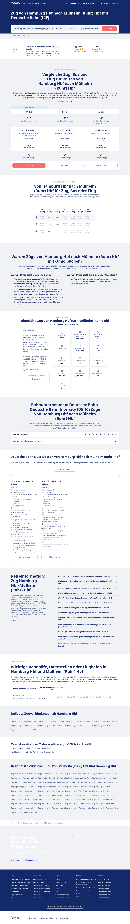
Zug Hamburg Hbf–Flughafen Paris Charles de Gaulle (57, 808)
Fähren (43, 3)
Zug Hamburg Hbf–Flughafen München (106, 808)
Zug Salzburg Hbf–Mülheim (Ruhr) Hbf (25, 782)
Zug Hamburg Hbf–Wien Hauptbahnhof (79, 721)
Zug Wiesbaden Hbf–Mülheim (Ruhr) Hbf (79, 787)
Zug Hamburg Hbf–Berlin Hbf (21, 726)
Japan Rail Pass (103, 879)
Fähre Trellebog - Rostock (85, 888)
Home (13, 823)
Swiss (57, 889)
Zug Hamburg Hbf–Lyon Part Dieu (50, 804)
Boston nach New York (19, 885)
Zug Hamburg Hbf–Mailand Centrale (78, 799)
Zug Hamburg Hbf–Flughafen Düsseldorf (80, 804)
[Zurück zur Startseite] (17, 3)
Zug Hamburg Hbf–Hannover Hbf (23, 808)
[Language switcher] (75, 3)
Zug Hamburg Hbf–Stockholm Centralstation (27, 721)
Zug (24, 3)
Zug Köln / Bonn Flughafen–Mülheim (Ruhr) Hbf (28, 778)
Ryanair (57, 879)
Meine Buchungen (89, 3)
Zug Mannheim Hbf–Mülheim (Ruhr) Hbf (52, 778)
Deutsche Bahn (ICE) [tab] (65, 469)
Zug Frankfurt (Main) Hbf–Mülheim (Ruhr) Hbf (108, 774)
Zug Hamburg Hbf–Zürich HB (48, 799)
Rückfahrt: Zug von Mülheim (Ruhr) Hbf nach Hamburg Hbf (33, 752)
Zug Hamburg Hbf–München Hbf (50, 795)
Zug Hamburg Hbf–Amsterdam (103, 795)
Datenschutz (64, 918)
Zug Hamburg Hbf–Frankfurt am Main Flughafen (82, 791)
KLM (56, 892)
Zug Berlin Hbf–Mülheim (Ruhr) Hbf (23, 774)
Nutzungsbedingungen (49, 918)
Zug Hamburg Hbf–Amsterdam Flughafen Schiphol (29, 812)
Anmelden (115, 3)
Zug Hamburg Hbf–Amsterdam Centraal (106, 804)
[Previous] (36, 210)
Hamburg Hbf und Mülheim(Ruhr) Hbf (90, 677)
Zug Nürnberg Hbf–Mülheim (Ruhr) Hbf (106, 778)
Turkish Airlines (60, 882)
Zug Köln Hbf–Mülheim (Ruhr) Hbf (77, 774)
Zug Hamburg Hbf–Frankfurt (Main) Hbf (52, 721)
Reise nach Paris (104, 885)
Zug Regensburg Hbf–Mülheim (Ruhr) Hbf (26, 787)
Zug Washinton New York (20, 882)
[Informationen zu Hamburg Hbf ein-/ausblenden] (115, 697)
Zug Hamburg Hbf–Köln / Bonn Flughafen (26, 804)
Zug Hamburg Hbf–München (21, 791)
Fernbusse (37, 876)
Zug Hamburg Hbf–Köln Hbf (75, 795)
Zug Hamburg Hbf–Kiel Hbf (102, 726)
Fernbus (30, 3)
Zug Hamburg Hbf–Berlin (101, 787)
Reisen (100, 876)
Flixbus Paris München (41, 892)
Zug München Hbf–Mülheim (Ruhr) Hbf (52, 774)
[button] (61, 28)
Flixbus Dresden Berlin (41, 889)
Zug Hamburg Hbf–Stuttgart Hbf (104, 799)
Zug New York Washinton (20, 879)
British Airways (60, 885)
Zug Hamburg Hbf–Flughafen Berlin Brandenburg (83, 808)
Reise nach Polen (104, 889)
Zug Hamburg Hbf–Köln (73, 726)
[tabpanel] (65, 517)
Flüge (37, 3)
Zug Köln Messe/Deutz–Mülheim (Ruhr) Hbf (80, 782)
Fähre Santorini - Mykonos (86, 879)
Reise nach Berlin (104, 882)
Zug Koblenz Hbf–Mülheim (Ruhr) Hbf (105, 782)
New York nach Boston (19, 889)
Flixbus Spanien (39, 882)
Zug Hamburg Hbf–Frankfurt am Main (105, 721)
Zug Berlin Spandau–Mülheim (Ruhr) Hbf (79, 778)
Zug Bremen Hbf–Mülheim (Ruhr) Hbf (51, 782)
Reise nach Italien (104, 892)
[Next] (93, 210)
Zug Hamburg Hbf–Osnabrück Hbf (23, 730)
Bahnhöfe (15, 892)
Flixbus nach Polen (40, 879)
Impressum (33, 918)
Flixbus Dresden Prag (41, 885)
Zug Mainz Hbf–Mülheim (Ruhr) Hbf (51, 787)
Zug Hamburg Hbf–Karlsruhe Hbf (50, 726)
